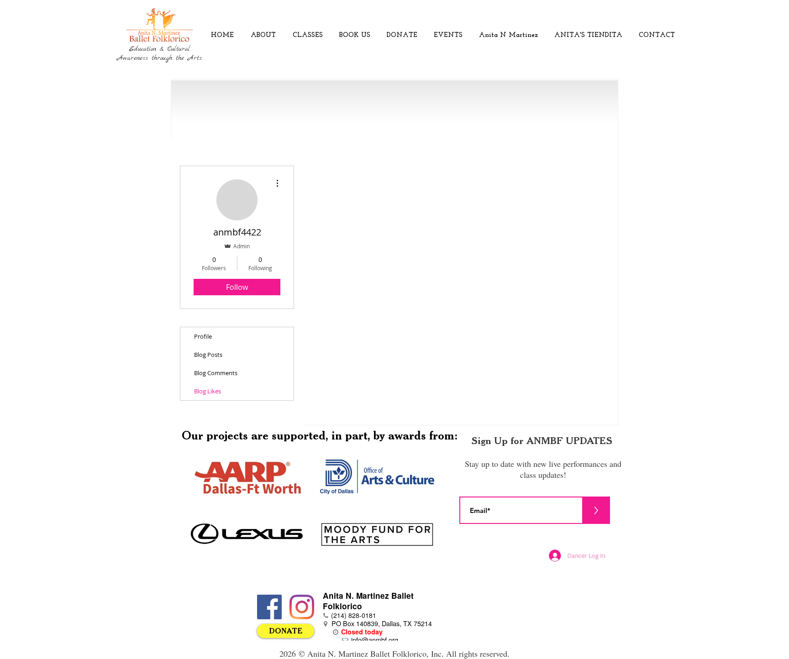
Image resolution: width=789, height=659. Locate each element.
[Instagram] (301, 607)
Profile (203, 336)
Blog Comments (215, 373)
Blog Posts (208, 354)
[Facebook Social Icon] (269, 607)
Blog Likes (207, 391)
